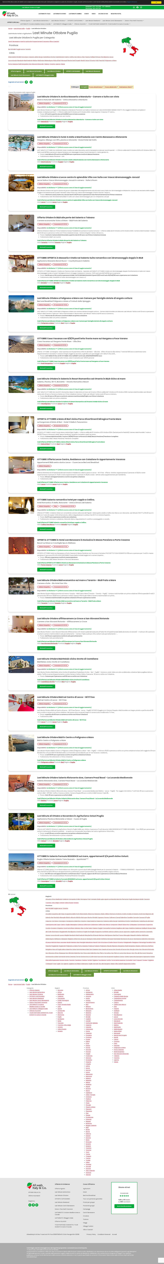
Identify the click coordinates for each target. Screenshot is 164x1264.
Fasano (87, 57)
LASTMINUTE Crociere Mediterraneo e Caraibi (37, 1006)
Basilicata (59, 899)
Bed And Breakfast (89, 1195)
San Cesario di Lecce (106, 949)
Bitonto (73, 917)
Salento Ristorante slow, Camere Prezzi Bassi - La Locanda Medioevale (67, 780)
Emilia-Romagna (81, 899)
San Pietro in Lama (117, 953)
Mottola (54, 942)
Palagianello (127, 942)
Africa (53, 899)
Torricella (129, 960)
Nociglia (82, 942)
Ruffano (150, 946)
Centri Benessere (14, 41)
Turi (62, 964)
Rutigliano (49, 949)
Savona (88, 1138)
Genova (88, 1058)
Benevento (89, 1009)
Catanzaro (89, 1029)
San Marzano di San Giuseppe (55, 953)
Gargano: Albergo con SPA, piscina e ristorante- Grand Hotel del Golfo (67, 140)
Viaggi (85, 1223)
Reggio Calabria (91, 1125)
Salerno (88, 1134)
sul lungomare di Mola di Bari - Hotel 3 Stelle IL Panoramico (62, 422)
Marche (119, 899)
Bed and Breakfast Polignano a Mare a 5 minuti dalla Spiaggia (63, 301)
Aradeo (129, 914)
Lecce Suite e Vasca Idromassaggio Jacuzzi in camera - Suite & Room (67, 180)
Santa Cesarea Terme (73, 957)
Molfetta (104, 939)
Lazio (102, 899)
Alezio (103, 914)
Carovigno (24, 57)
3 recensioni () (60, 587)
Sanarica (150, 953)
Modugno (90, 939)
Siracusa (88, 1142)
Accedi (114, 1234)
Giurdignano (105, 57)
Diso (83, 57)
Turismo (85, 1219)
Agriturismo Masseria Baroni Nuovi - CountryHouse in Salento (63, 261)
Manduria (20, 61)
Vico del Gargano (104, 964)
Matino (35, 61)
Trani (134, 960)
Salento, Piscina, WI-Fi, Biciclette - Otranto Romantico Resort (63, 382)
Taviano (84, 960)
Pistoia (88, 1115)
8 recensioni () (60, 863)
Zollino (133, 964)
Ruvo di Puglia (56, 949)
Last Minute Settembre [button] (41, 21)
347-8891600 (106, 6)
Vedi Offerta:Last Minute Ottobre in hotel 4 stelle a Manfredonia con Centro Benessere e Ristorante (73, 160)
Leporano (127, 932)
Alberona (91, 914)
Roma (88, 1132)
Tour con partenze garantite (92, 1199)
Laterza (111, 932)
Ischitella (105, 932)
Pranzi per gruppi (89, 1202)
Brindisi (13, 49)
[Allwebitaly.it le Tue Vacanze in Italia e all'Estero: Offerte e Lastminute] (10, 14)
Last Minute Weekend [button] (92, 21)
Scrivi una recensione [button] (124, 1206)
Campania (72, 899)
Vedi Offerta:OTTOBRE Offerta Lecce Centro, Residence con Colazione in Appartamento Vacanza (72, 482)
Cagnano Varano (103, 917)
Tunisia (88, 1160)
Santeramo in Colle (87, 957)
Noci (78, 942)
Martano (102, 935)
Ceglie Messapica (71, 925)
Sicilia (141, 899)
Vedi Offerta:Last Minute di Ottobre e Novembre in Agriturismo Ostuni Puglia (65, 839)
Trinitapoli (49, 964)
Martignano (109, 935)
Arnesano (135, 914)
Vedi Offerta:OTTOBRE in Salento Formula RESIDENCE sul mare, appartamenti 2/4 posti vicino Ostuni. (73, 879)
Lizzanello (149, 932)
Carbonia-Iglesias (92, 1023)
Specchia (132, 957)
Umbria (61, 903)
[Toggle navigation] (9, 86)
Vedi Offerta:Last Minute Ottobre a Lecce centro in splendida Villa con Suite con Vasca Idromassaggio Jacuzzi (77, 200)
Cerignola (114, 925)
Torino (88, 1154)
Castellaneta (60, 57)
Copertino (149, 925)
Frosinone (89, 1056)
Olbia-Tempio (90, 1095)
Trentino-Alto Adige (52, 903)
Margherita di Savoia (91, 935)
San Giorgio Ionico (133, 949)
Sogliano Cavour (119, 957)
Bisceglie (63, 917)
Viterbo (88, 1175)
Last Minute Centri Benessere (20, 75)
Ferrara (88, 1050)
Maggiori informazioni (132, 1)
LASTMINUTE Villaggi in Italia (45, 75)
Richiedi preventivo (46, 126)
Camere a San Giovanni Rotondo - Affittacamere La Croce (62, 621)
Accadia (48, 914)
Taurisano (78, 960)
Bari (9, 49)
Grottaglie (91, 932)
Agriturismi (86, 1189)
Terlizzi (89, 960)
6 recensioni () (60, 103)
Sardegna (136, 899)
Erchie (86, 928)
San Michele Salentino (73, 953)
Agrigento (89, 992)
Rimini (88, 1130)
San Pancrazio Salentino (89, 953)
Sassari (88, 1136)
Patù (97, 61)
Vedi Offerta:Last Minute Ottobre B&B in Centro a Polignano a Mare (61, 760)
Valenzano (84, 964)
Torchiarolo (102, 960)
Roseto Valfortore (142, 946)
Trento (88, 1158)
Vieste (63, 64)
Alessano (97, 914)
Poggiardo (54, 946)
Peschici (101, 61)
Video (93, 14)
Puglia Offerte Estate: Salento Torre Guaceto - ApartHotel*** (62, 859)
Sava (95, 957)
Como (88, 1031)
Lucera (62, 935)
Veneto (76, 903)
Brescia (88, 1015)
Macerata (89, 1074)
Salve (74, 949)
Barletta (57, 917)
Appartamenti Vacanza (41, 41)
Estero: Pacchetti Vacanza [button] (134, 21)
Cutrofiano (70, 928)
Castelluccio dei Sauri (146, 921)
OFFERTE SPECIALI (13, 22)
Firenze (88, 1052)
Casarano (99, 921)
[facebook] (26, 82)
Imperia (88, 1062)
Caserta (88, 1025)
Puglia (28, 28)
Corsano (53, 928)
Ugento (57, 64)
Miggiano (71, 939)
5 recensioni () (60, 143)
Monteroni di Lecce (127, 939)
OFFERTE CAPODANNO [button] (75, 21)
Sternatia (49, 960)
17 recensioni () (60, 304)
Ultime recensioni (34, 1196)
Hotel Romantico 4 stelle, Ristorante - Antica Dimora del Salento (64, 502)
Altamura (112, 914)
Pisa (87, 1113)
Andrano (119, 914)
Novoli (95, 942)
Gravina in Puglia (81, 932)
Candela (130, 917)
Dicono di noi (103, 14)
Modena (88, 1084)
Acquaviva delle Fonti (72, 914)
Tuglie (58, 964)
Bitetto (68, 917)
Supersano (55, 960)
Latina (88, 1066)
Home (10, 28)
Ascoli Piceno (90, 1002)
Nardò (83, 61)
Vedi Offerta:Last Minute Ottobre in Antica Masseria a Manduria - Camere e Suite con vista (70, 120)
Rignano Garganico (118, 946)
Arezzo (88, 1000)
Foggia (18, 49)
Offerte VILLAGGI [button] (80, 24)
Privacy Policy (91, 1234)
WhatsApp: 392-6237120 (93, 8)
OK (156, 2)
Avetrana (142, 914)
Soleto (127, 957)
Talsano (46, 64)
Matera (88, 1078)
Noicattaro (89, 942)
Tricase (144, 960)
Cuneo (88, 1039)
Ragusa (88, 1121)
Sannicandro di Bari (52, 957)
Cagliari (88, 1019)
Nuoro (88, 1091)
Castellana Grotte (49, 57)
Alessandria (90, 994)
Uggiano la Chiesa (75, 964)
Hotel (85, 1192)
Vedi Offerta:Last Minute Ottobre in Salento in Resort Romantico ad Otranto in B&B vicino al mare (72, 402)
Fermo (88, 1048)
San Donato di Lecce (120, 949)
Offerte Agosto (16, 71)
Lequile (132, 932)
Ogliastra (89, 1093)
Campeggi (86, 1209)
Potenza (88, 1119)
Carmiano (55, 921)
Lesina (137, 932)
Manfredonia (28, 61)
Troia (54, 964)
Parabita (149, 942)
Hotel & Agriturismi (26, 41)
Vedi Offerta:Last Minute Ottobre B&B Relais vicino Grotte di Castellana (63, 680)
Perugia (88, 1105)
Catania (88, 1027)
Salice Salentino (67, 949)
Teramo (88, 1150)
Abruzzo (48, 899)
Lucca (88, 1072)
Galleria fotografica (44, 103)
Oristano (89, 1097)
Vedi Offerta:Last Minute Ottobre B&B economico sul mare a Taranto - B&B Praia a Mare (69, 601)
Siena (87, 1140)
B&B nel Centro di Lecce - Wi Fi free (52, 700)
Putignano (103, 946)
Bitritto (78, 917)
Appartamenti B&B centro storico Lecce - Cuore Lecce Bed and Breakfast (68, 462)
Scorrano (101, 957)
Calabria (65, 899)
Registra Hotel (116, 14)
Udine (88, 1162)
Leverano (143, 932)
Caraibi (88, 1021)
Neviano (73, 942)
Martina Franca (118, 935)
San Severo (127, 953)
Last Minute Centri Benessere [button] (112, 21)
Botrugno (84, 917)
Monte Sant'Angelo (74, 61)
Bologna (88, 1011)
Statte (152, 957)
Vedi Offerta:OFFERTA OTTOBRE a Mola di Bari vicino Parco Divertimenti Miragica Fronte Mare (71, 442)
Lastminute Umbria (75, 14)
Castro (67, 57)
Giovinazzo (55, 932)
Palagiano (135, 942)
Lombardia (112, 899)
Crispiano (60, 928)
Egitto (88, 1041)
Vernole (95, 964)
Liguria (106, 899)
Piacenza (89, 1111)
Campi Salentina (121, 917)
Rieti (87, 1128)
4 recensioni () (60, 345)
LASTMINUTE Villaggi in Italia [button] (62, 24)
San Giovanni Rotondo (36, 64)
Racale (109, 946)
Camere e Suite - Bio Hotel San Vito (52, 583)
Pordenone (89, 1117)
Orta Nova (104, 942)
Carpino (83, 921)
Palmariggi (142, 942)
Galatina (132, 928)
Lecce (23, 49)
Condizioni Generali (104, 1234)
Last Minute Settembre (34, 71)
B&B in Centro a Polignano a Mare (51, 740)
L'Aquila (88, 1064)
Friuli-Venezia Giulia (93, 899)
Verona (88, 1169)
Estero (60, 1002)
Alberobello (12, 57)
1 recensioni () (60, 665)
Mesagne (64, 939)
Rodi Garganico (23, 64)
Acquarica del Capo (58, 914)
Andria (124, 914)
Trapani (88, 1156)
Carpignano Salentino (73, 921)
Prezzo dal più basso (95, 87)
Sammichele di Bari (83, 949)
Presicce (91, 946)
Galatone (138, 928)
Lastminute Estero (59, 14)
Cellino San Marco (76, 57)
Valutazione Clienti (125, 87)
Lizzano (48, 935)
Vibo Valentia (90, 1171)
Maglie (67, 935)
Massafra (133, 935)
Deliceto (77, 928)
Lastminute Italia (44, 14)
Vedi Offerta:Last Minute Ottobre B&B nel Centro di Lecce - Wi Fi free (61, 720)
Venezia (88, 1164)
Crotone (88, 1037)
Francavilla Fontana (109, 928)
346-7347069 (96, 6)
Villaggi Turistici (88, 1226)
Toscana (147, 899)
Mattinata (41, 61)
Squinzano (146, 957)
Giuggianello (63, 932)
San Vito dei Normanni (139, 953)
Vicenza (88, 1173)
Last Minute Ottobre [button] (58, 21)
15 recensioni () (60, 425)
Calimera (112, 917)
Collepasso (133, 925)
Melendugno (49, 61)
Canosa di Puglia (144, 917)
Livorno (88, 1070)
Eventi (86, 14)
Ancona (88, 996)
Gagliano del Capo (122, 928)
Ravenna (89, 1123)
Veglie (90, 964)
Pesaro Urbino (90, 1107)
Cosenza (89, 1033)
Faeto (90, 928)
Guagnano (98, 932)
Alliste (107, 914)
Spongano (139, 957)
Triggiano (150, 960)
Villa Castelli (119, 964)
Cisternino (125, 925)
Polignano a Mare (110, 61)
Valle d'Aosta (69, 903)
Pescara (88, 1109)
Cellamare (94, 925)
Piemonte (125, 899)
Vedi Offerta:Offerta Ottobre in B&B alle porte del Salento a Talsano (61, 240)
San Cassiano (94, 949)
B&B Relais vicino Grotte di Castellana (53, 662)
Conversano (141, 925)
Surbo (67, 960)
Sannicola (62, 957)
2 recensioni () (60, 184)
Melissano (57, 939)
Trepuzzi (139, 960)
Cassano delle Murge (36, 57)
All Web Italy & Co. (34, 1192)
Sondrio (88, 1144)
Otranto (92, 61)
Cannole (136, 917)
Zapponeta (127, 964)
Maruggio (127, 935)
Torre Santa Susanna (118, 960)
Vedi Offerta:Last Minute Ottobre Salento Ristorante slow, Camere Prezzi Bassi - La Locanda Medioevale (75, 798)
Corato (48, 928)
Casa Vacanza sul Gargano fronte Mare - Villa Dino (59, 341)
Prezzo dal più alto (111, 87)
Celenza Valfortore (84, 925)
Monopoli (64, 61)
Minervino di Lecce (80, 939)
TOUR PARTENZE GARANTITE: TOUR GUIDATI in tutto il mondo (41, 1014)
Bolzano (88, 1013)
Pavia (87, 1103)
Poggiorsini (62, 946)
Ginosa (98, 57)
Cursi (65, 928)
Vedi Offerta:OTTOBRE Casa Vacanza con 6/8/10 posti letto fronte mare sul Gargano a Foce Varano (73, 361)
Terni (87, 1152)
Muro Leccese (61, 942)
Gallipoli (93, 57)
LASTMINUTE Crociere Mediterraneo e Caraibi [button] (35, 24)
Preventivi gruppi (88, 1206)
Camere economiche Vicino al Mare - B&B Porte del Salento (62, 220)
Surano (62, 960)
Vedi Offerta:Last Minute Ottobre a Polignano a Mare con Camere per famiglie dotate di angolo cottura (75, 321)
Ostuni (87, 61)
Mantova (89, 1076)
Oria (99, 942)
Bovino (90, 917)
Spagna (88, 1146)
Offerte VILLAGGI (35, 1011)
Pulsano (97, 946)
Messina (88, 1080)
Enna (87, 1043)
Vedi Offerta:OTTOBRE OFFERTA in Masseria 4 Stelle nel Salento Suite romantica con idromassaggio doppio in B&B (78, 281)
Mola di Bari (57, 61)
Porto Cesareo (13, 64)
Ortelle (110, 942)
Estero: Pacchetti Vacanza (38, 1002)
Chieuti (119, 925)
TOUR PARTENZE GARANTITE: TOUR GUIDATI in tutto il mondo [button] (108, 24)
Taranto (28, 49)
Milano (88, 1082)
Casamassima (91, 921)
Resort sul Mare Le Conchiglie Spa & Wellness (56, 543)
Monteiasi (117, 939)
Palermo (88, 1101)
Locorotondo (12, 61)
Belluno (88, 1007)
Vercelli (88, 1166)
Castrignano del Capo (53, 925)
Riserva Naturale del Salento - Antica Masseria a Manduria (62, 99)
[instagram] (31, 82)
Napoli (88, 1087)
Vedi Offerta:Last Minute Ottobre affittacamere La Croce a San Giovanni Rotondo (67, 641)
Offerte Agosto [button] (25, 21)
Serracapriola (108, 957)
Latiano (116, 932)
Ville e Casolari (54, 41)
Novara (88, 1089)
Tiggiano (95, 960)
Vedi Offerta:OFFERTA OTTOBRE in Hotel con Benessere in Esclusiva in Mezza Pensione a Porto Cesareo (74, 563)
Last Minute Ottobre (54, 71)
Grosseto (89, 1060)
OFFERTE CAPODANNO (73, 71)
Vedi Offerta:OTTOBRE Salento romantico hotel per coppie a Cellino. (61, 522)
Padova (88, 1099)
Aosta (88, 998)
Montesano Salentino (141, 939)
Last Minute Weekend (93, 71)
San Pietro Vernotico (104, 953)
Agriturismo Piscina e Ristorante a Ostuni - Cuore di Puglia (62, 819)
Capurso (48, 921)
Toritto (108, 960)
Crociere (89, 1035)
